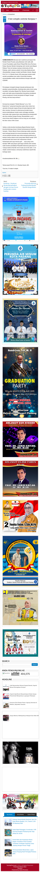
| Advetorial (15, 10)
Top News (9, 814)
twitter (29, 2)
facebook (31, 2)
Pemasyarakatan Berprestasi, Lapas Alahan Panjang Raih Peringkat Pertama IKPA (24, 851)
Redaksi (20, 868)
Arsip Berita (20, 814)
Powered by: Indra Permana (20, 870)
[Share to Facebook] (9, 176)
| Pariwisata (25, 10)
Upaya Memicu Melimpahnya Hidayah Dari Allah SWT (24, 715)
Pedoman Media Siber (19, 867)
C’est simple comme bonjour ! (22, 18)
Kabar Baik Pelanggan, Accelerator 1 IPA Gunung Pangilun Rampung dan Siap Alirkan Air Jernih (24, 831)
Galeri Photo (31, 814)
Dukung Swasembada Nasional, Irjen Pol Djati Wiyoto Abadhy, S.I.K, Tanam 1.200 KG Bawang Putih (24, 821)
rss (37, 2)
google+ (34, 2)
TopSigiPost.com (11, 865)
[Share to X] (7, 176)
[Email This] (3, 176)
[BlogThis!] (5, 176)
